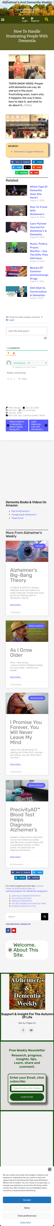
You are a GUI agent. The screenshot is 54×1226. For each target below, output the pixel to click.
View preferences (27, 1215)
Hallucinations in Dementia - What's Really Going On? (17, 425)
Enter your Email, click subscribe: (27, 1079)
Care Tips (17, 415)
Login (11, 320)
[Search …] (46, 19)
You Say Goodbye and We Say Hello (29, 903)
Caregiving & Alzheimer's (24, 514)
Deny (27, 1207)
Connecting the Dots (21, 898)
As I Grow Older (21, 652)
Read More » (15, 605)
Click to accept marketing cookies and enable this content (27, 126)
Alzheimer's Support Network (28, 151)
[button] (49, 1169)
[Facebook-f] (8, 930)
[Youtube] (13, 930)
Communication (30, 415)
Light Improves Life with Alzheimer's (37, 425)
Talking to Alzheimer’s (22, 901)
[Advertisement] (27, 470)
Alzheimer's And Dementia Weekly (27, 2)
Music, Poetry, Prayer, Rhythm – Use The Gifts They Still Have (39, 251)
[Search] (44, 916)
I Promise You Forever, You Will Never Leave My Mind (26, 732)
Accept (27, 1200)
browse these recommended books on (27, 888)
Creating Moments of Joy (24, 906)
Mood (42, 415)
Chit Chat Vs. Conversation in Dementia (38, 291)
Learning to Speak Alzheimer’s (26, 895)
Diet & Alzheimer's (21, 511)
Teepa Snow (18, 518)
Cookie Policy (25, 1222)
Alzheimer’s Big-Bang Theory (23, 575)
